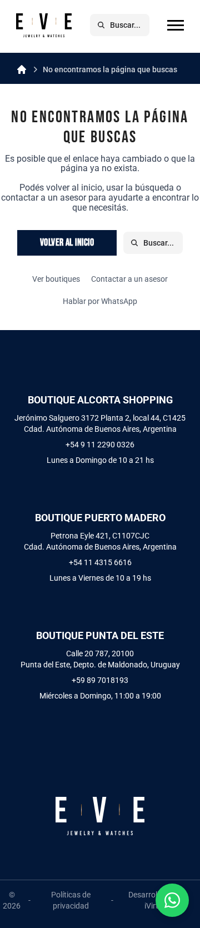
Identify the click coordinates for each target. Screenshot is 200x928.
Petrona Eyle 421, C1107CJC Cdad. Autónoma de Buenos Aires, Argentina (100, 541)
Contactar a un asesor (129, 279)
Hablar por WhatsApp (100, 301)
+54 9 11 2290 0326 (100, 444)
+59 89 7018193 (100, 680)
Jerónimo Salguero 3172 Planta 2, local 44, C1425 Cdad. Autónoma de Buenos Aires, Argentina (100, 423)
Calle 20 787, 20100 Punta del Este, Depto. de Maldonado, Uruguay (100, 659)
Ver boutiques (56, 279)
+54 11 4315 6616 (100, 562)
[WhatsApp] (172, 900)
